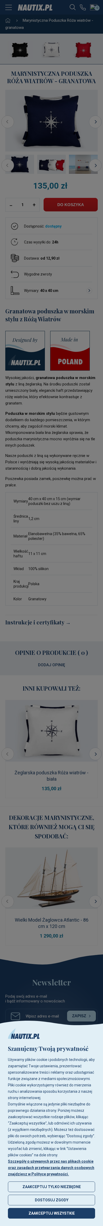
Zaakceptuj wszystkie (52, 1213)
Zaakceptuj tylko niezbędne (51, 1187)
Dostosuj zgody (51, 1200)
